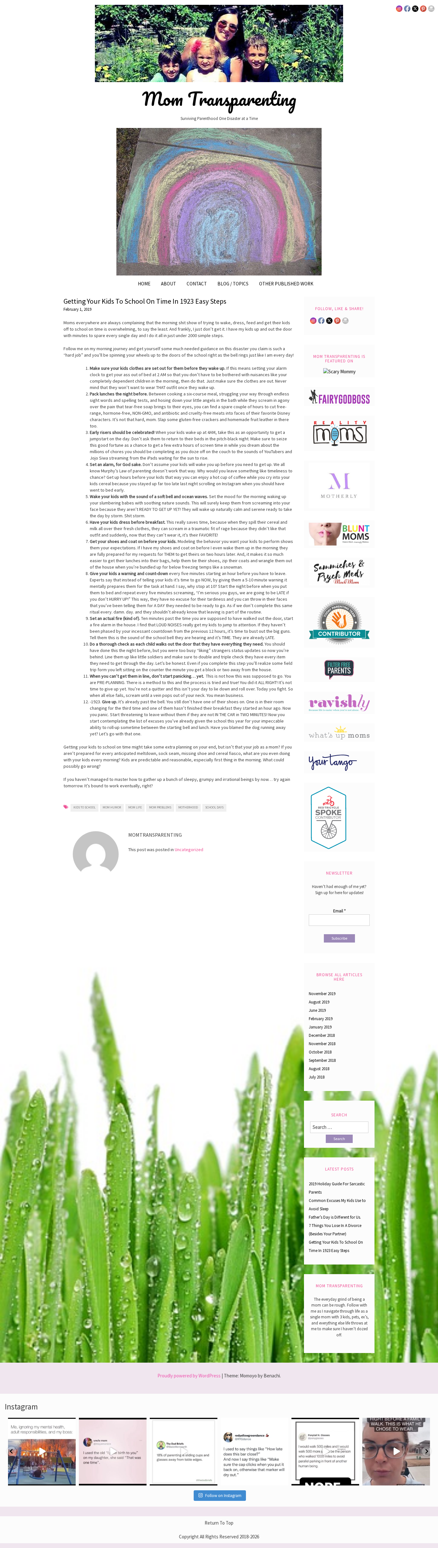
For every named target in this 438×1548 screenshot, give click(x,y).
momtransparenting (41, 1423)
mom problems (160, 807)
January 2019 (320, 1027)
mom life (135, 807)
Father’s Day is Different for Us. (335, 1217)
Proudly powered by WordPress (189, 1376)
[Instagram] (69, 1479)
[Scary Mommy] (339, 371)
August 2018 (319, 1068)
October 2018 (320, 1052)
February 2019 (321, 1018)
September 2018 (322, 1060)
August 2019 (319, 1002)
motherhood (188, 807)
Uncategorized (189, 849)
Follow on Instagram (223, 1495)
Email (339, 911)
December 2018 (322, 1035)
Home (144, 284)
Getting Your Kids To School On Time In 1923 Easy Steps (144, 301)
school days (214, 807)
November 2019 (322, 993)
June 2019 (317, 1010)
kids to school (84, 807)
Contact (197, 284)
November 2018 (322, 1043)
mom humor (112, 807)
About (168, 284)
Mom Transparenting (219, 99)
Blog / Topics (232, 284)
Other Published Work (286, 284)
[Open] (42, 1451)
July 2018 (316, 1077)
